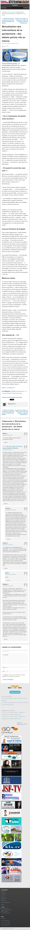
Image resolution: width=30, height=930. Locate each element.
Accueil (9, 12)
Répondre (6, 442)
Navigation (15, 5)
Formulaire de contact (5, 913)
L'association (3, 898)
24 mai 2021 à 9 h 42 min (7, 449)
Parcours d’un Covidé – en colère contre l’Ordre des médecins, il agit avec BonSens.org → (21, 21)
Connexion (3, 918)
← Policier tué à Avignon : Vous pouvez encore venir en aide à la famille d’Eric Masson (8, 21)
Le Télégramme (11, 387)
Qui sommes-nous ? (5, 908)
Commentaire (5, 655)
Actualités (14, 12)
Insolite (2, 896)
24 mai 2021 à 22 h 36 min (11, 574)
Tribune (17, 43)
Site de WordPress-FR (5, 924)
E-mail (5, 668)
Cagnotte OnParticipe (15, 692)
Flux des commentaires (6, 922)
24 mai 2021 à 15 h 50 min (11, 509)
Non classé (3, 900)
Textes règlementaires (5, 902)
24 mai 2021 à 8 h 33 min (7, 435)
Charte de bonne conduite (6, 910)
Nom (5, 672)
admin (14, 404)
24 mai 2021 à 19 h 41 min (8, 585)
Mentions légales (4, 911)
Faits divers (3, 893)
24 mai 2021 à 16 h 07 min (8, 544)
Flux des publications (5, 920)
